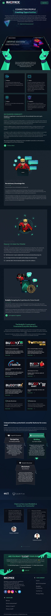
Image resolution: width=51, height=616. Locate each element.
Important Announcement (26, 24)
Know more (7, 355)
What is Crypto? (10, 606)
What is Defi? (9, 609)
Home (37, 580)
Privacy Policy (40, 593)
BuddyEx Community (39, 587)
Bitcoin (8, 600)
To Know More (10, 145)
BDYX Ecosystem (41, 583)
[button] (21, 546)
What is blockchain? (11, 603)
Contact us (39, 591)
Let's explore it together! (15, 315)
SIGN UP (27, 570)
